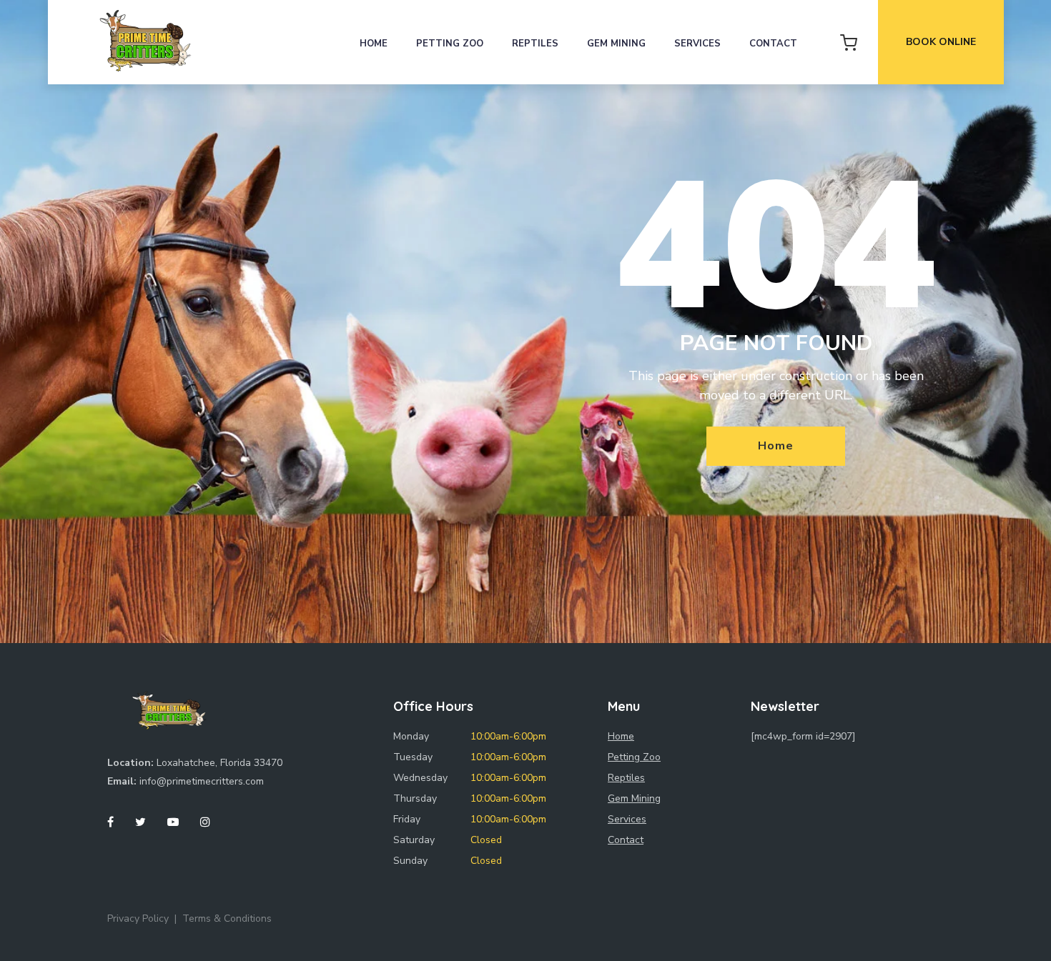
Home (374, 43)
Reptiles (535, 43)
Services (697, 43)
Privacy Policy (138, 918)
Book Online (941, 42)
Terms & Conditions (227, 918)
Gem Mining (616, 43)
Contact (773, 43)
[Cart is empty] (848, 42)
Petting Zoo (449, 43)
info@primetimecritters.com (201, 781)
